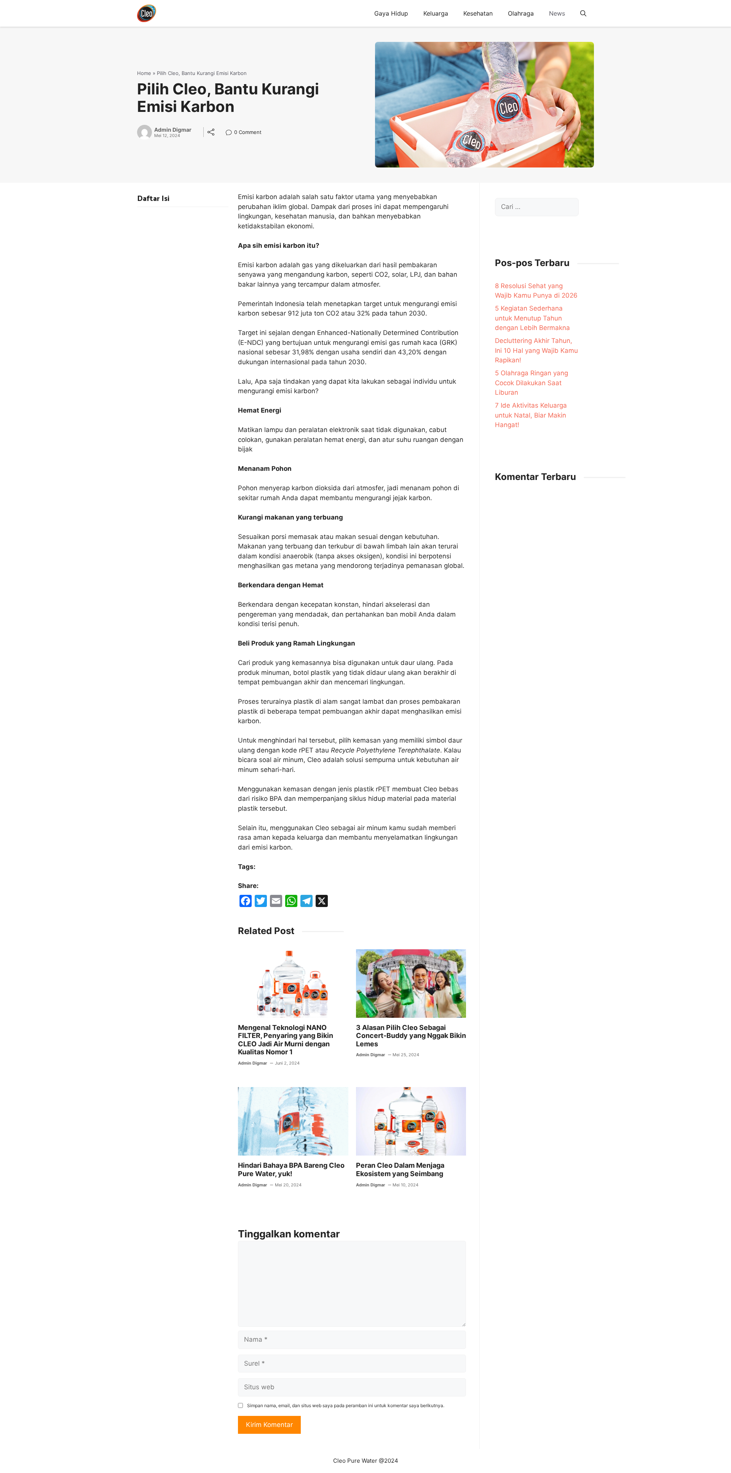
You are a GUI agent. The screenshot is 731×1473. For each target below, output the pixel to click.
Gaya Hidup (391, 13)
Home (144, 73)
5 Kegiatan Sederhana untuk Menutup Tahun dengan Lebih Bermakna (532, 318)
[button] (583, 13)
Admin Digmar (173, 130)
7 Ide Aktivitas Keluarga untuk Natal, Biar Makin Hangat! (531, 415)
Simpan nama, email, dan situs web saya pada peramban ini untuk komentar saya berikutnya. (345, 1405)
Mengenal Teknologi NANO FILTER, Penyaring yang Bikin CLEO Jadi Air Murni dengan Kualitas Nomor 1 (285, 1039)
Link (231, 133)
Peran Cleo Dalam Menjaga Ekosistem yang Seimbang (400, 1169)
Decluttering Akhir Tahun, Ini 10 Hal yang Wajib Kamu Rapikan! (536, 350)
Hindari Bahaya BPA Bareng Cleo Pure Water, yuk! (291, 1169)
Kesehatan (478, 13)
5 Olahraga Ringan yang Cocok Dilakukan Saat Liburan (531, 382)
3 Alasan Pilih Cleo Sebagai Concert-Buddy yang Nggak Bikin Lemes (411, 1035)
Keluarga (435, 13)
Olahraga (521, 13)
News (557, 13)
